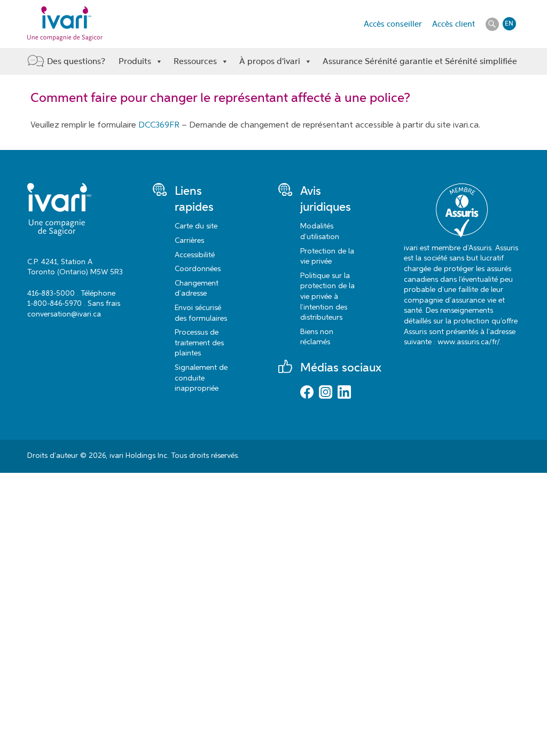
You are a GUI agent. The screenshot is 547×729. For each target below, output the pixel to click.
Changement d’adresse (196, 289)
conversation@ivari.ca (64, 314)
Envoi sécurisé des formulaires (201, 313)
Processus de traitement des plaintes (199, 343)
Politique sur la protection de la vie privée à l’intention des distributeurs (327, 296)
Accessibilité (195, 255)
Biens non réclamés (316, 337)
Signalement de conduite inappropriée (201, 378)
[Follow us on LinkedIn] (344, 393)
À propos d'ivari (269, 61)
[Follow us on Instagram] (325, 393)
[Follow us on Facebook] (307, 393)
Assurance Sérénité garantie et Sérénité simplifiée (420, 61)
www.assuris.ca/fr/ (468, 342)
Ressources (195, 61)
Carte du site (196, 226)
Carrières (189, 240)
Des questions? (76, 61)
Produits (135, 61)
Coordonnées (198, 269)
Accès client (453, 24)
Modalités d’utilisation (319, 232)
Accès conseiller (392, 24)
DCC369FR (158, 125)
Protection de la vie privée (327, 257)
